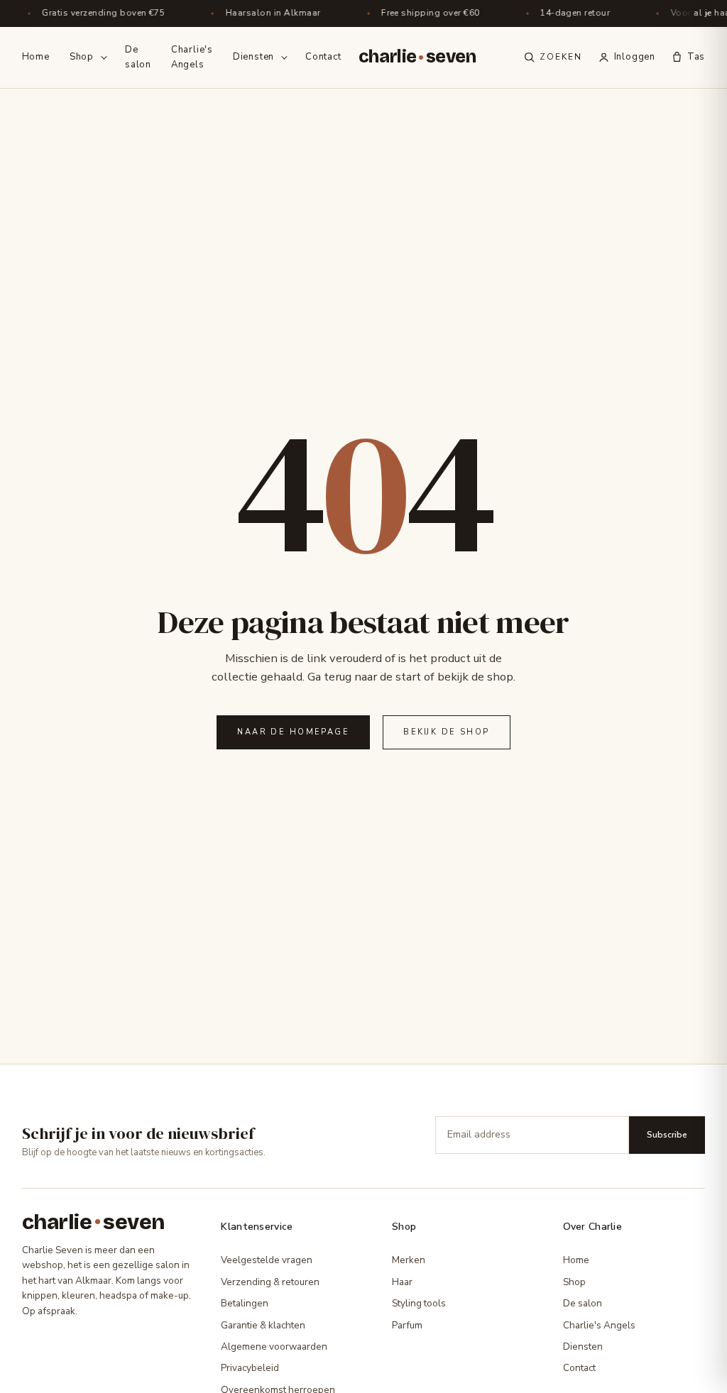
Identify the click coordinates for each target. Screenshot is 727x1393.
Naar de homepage (293, 732)
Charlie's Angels (192, 57)
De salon (138, 57)
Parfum (407, 1325)
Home (36, 56)
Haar (402, 1282)
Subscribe (667, 1134)
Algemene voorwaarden (274, 1346)
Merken (408, 1260)
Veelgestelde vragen (266, 1260)
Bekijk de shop (446, 732)
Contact (323, 56)
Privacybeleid (250, 1368)
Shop (82, 56)
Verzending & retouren (270, 1282)
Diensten (253, 56)
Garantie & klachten (263, 1325)
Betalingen (244, 1303)
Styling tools (419, 1303)
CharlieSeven (417, 57)
